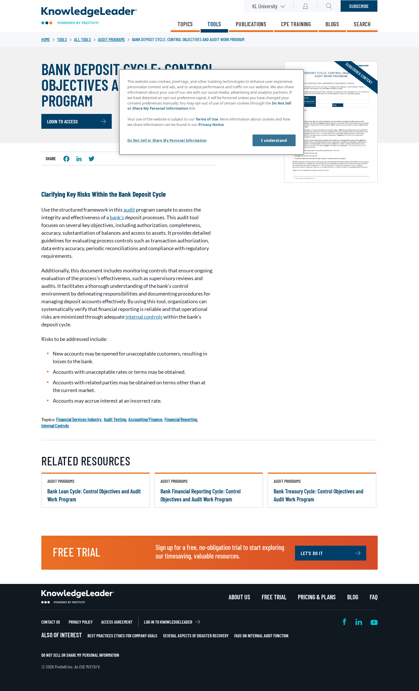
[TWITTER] (91, 159)
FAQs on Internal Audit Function (261, 635)
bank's (117, 217)
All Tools (82, 39)
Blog (352, 596)
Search (362, 24)
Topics (185, 24)
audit (129, 209)
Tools (214, 24)
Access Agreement (117, 621)
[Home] (89, 16)
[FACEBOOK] (66, 159)
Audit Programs (111, 39)
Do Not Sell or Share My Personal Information (80, 655)
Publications (251, 24)
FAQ (374, 596)
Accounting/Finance (145, 419)
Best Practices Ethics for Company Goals (122, 635)
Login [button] (305, 6)
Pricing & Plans (317, 596)
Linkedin (358, 621)
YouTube (374, 621)
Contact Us (50, 621)
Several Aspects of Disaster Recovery (196, 635)
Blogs (332, 24)
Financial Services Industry (78, 419)
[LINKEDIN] (79, 159)
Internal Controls (55, 425)
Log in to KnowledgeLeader (168, 621)
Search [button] (329, 6)
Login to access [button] (62, 121)
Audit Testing (115, 419)
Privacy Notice (211, 124)
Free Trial (274, 596)
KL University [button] (264, 6)
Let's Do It (312, 553)
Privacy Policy (81, 621)
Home (45, 39)
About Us (239, 596)
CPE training (296, 24)
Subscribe (359, 6)
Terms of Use (207, 119)
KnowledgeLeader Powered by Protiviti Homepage (77, 597)
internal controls (143, 317)
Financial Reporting (180, 419)
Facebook (345, 621)
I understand (274, 140)
